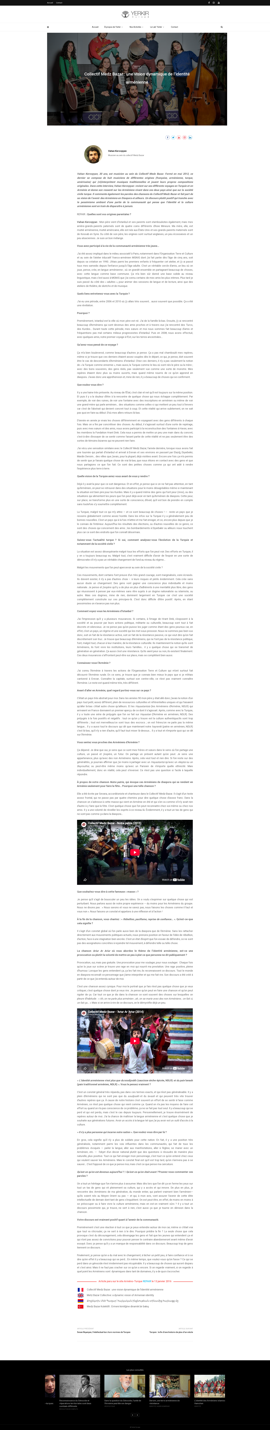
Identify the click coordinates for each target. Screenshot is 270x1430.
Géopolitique (60, 1406)
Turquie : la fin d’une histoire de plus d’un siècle (171, 1332)
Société (193, 1403)
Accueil (95, 27)
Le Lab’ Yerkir (156, 27)
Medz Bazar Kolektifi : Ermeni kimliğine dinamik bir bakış (118, 1306)
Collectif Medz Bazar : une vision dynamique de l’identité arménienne (125, 1289)
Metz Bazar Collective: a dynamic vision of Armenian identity (120, 1295)
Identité (137, 67)
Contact (174, 27)
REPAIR (147, 1281)
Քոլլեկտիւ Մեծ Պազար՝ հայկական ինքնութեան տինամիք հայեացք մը (132, 1300)
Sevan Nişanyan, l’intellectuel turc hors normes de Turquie (103, 1332)
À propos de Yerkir (112, 27)
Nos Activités (135, 27)
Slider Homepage (113, 1406)
